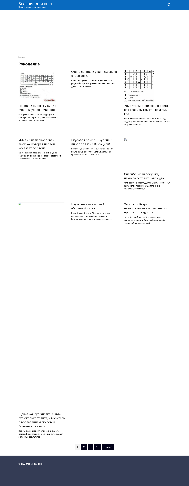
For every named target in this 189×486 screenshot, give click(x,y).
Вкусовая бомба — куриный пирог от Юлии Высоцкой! (91, 142)
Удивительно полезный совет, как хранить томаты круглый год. (146, 110)
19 (97, 447)
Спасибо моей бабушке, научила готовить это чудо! (144, 176)
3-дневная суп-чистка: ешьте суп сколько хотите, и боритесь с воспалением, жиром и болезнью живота (42, 420)
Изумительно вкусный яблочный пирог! (87, 206)
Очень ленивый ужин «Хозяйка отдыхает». (94, 73)
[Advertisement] (94, 30)
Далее (108, 447)
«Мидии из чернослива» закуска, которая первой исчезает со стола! (37, 144)
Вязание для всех (35, 3)
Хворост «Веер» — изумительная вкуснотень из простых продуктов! (145, 208)
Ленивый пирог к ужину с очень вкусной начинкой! (37, 108)
